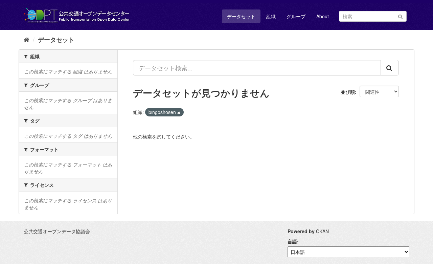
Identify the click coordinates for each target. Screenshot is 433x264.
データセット (241, 16)
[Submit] (400, 16)
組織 (271, 16)
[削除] (178, 112)
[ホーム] (26, 39)
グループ (296, 16)
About (322, 16)
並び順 (348, 91)
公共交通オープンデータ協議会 (57, 231)
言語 (292, 241)
